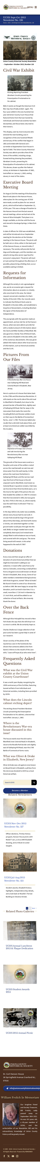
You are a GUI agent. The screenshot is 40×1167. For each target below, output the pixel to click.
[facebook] (4, 1156)
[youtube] (13, 1156)
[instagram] (17, 1156)
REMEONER (28, 1152)
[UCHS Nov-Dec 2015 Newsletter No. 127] (20, 808)
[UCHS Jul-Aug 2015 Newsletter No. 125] (20, 862)
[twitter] (8, 1156)
